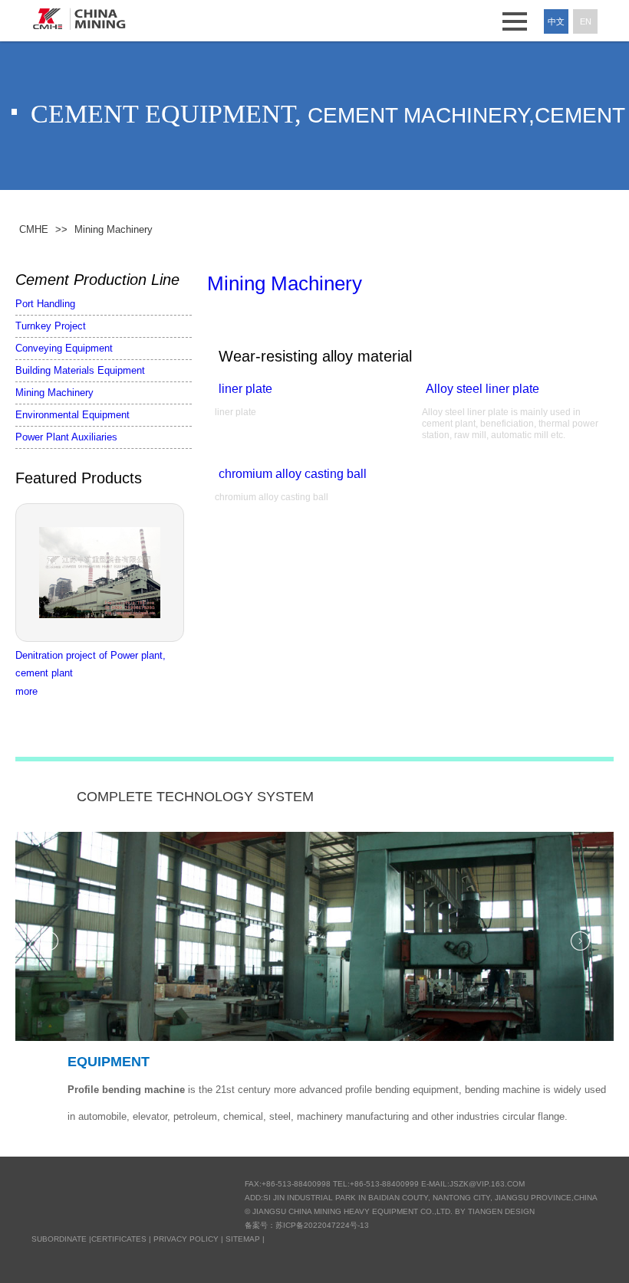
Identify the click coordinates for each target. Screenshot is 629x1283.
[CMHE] (79, 19)
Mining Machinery (54, 392)
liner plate (245, 388)
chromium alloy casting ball (293, 473)
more (26, 691)
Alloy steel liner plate (482, 388)
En (585, 21)
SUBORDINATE (59, 1239)
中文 (556, 21)
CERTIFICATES (119, 1239)
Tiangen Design (501, 1211)
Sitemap (243, 1239)
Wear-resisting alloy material (315, 356)
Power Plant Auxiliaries (66, 437)
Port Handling (45, 303)
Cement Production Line (97, 279)
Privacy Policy (186, 1239)
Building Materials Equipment (80, 370)
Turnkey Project (50, 326)
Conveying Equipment (64, 348)
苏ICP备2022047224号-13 (322, 1225)
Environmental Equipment (72, 415)
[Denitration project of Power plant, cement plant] (103, 572)
